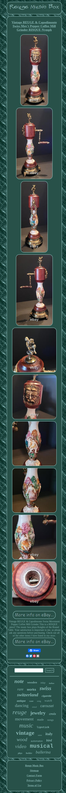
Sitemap (34, 770)
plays (20, 753)
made (40, 719)
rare (20, 689)
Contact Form (34, 775)
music (26, 725)
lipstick (43, 727)
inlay (42, 682)
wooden (32, 682)
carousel (47, 706)
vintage (25, 733)
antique (21, 700)
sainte (40, 735)
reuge (19, 712)
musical (41, 746)
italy (49, 734)
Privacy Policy (34, 780)
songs (50, 719)
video (20, 746)
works (31, 689)
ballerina (43, 752)
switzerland (27, 694)
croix (52, 714)
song (39, 701)
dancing (22, 705)
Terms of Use (34, 785)
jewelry (38, 713)
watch (48, 700)
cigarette (46, 695)
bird (49, 740)
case (31, 701)
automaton (37, 741)
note (19, 681)
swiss (45, 688)
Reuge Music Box (34, 765)
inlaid (34, 707)
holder (29, 753)
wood (22, 739)
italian (51, 683)
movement (24, 718)
